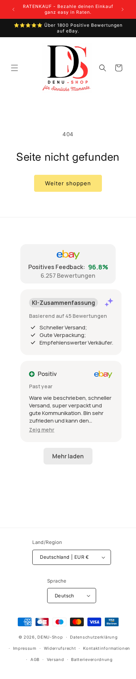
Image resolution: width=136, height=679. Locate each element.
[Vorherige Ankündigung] (13, 9)
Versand (55, 659)
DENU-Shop (50, 637)
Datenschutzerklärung (94, 637)
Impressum (25, 648)
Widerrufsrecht (60, 648)
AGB (35, 659)
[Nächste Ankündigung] (123, 9)
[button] (14, 68)
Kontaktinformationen (106, 648)
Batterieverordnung (92, 659)
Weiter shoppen (68, 183)
